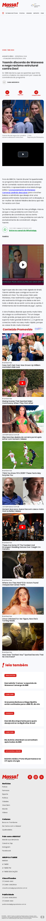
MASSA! (5, 860)
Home (4, 50)
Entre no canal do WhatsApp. (23, 230)
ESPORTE (36, 13)
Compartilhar (36, 95)
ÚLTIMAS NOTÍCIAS (12, 13)
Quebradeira (7, 830)
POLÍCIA (22, 13)
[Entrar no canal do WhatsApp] (5, 229)
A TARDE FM (6, 868)
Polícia (4, 787)
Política (5, 798)
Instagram (6, 847)
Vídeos (4, 812)
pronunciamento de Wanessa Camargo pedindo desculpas (18, 191)
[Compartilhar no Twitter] (36, 99)
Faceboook (6, 851)
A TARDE (5, 864)
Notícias (6, 783)
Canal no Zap (7, 843)
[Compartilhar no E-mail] (39, 99)
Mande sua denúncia (10, 840)
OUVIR (7, 95)
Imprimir (20, 94)
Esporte (5, 794)
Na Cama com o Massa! (11, 826)
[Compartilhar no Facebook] (33, 99)
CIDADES (29, 13)
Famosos (5, 790)
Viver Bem (6, 805)
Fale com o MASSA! (11, 836)
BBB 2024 (11, 50)
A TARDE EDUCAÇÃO (10, 871)
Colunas (6, 819)
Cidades (5, 801)
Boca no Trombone (9, 822)
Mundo (5, 809)
